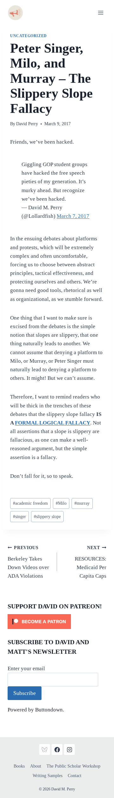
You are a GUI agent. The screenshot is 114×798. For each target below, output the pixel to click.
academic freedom (30, 503)
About (35, 766)
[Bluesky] (44, 749)
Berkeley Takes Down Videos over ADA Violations (28, 562)
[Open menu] (100, 12)
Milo (61, 503)
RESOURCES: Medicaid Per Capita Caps (90, 562)
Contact (74, 775)
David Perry (27, 123)
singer (19, 516)
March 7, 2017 (73, 216)
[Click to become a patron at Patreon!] (57, 621)
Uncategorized (28, 36)
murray (82, 503)
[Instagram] (69, 749)
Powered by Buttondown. (36, 710)
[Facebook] (57, 749)
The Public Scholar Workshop (73, 766)
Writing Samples (47, 775)
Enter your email (26, 668)
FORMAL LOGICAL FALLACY (52, 423)
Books (19, 766)
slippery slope (47, 516)
